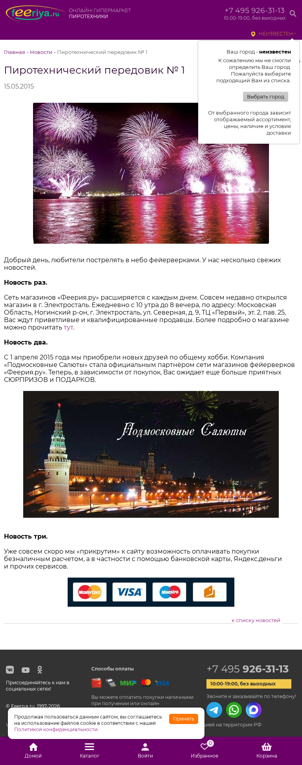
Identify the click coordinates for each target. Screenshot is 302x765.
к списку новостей (256, 620)
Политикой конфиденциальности (56, 729)
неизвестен (276, 34)
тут (68, 327)
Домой (33, 756)
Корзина (266, 756)
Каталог (89, 756)
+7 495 (247, 669)
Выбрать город (265, 97)
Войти (145, 756)
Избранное (204, 751)
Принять (183, 719)
